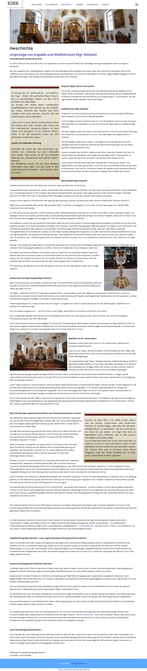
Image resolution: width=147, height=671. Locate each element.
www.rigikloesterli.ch (79, 663)
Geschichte (66, 4)
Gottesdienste (51, 4)
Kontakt (105, 4)
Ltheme (85, 669)
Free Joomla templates (68, 669)
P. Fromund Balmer (85, 526)
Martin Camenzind (84, 614)
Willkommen (36, 4)
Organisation (92, 4)
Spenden (79, 4)
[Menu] (136, 4)
